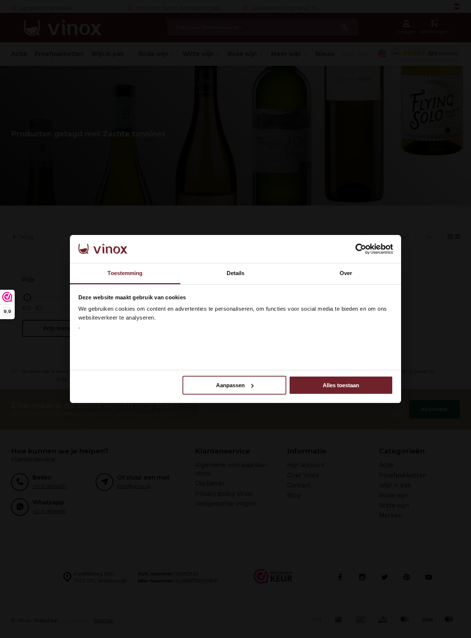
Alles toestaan (341, 385)
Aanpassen (230, 385)
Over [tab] (346, 273)
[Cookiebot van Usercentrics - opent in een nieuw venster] (361, 248)
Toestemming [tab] (124, 273)
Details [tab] (236, 273)
